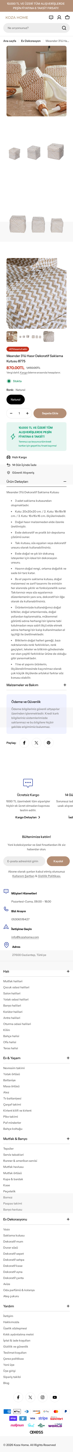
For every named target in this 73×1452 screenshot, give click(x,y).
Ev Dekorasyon (31, 41)
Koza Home (21, 1445)
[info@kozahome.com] (51, 17)
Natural (15, 399)
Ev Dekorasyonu (15, 1219)
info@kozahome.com (25, 937)
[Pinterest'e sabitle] (49, 743)
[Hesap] (59, 17)
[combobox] (36, 28)
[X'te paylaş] (36, 743)
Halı (6, 971)
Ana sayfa (9, 41)
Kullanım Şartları (23, 876)
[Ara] (64, 28)
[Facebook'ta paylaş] (24, 743)
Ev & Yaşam (11, 1058)
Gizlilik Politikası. (49, 876)
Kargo (23, 372)
